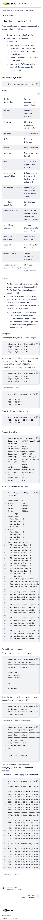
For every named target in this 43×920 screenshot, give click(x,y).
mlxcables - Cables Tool (24, 10)
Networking (19, 4)
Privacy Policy (6, 915)
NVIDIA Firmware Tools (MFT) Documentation (25, 4)
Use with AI (9, 16)
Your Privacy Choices (9, 918)
